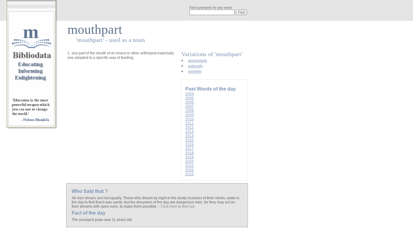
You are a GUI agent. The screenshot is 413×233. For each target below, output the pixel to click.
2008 (189, 111)
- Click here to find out (176, 206)
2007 (189, 106)
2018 (189, 153)
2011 (189, 123)
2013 (189, 132)
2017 (189, 149)
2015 (189, 140)
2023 (189, 174)
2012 (189, 128)
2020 (189, 161)
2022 (189, 170)
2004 (189, 94)
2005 (189, 98)
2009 (189, 115)
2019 (189, 157)
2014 (189, 136)
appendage (197, 61)
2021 (189, 166)
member (195, 71)
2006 (189, 102)
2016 (189, 144)
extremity (195, 66)
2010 (189, 119)
